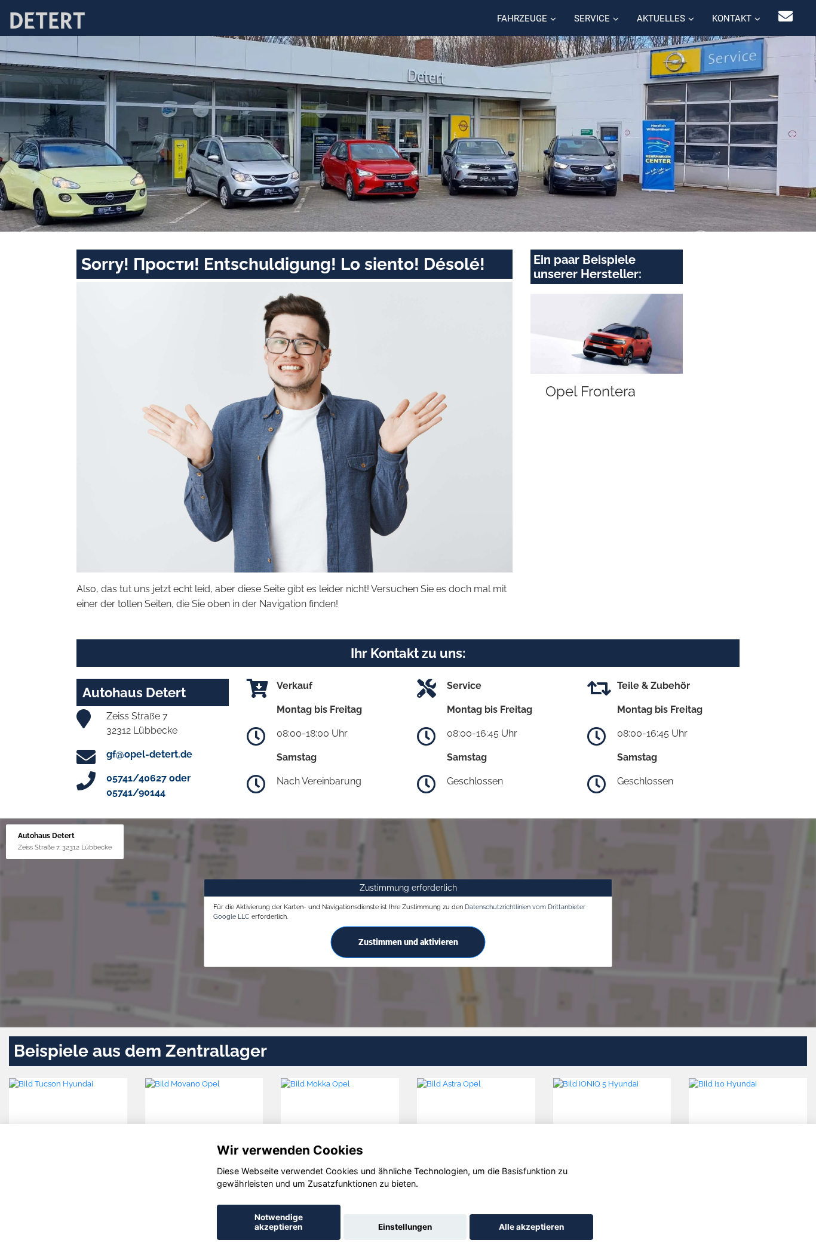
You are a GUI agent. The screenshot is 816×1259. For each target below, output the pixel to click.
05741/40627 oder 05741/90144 (148, 785)
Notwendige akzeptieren (278, 1222)
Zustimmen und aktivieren (408, 942)
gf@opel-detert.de (149, 754)
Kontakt (731, 18)
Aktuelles (661, 18)
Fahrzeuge (522, 18)
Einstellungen (405, 1227)
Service (592, 18)
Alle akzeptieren (531, 1227)
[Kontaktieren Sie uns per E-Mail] (785, 16)
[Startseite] (47, 19)
